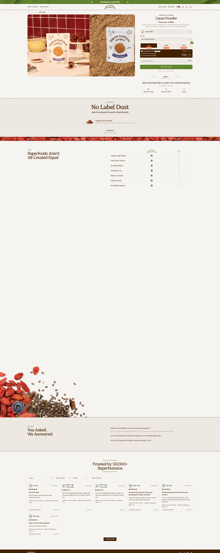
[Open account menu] (187, 7)
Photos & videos (96, 478)
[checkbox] (97, 478)
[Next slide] (133, 45)
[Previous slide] (29, 45)
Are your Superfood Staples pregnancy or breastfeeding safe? (136, 436)
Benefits (165, 76)
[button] (43, 497)
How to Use (178, 76)
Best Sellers (34, 12)
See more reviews (110, 539)
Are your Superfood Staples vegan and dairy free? (131, 440)
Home (29, 12)
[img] (37, 485)
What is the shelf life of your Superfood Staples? (130, 428)
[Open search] (183, 7)
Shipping (154, 76)
